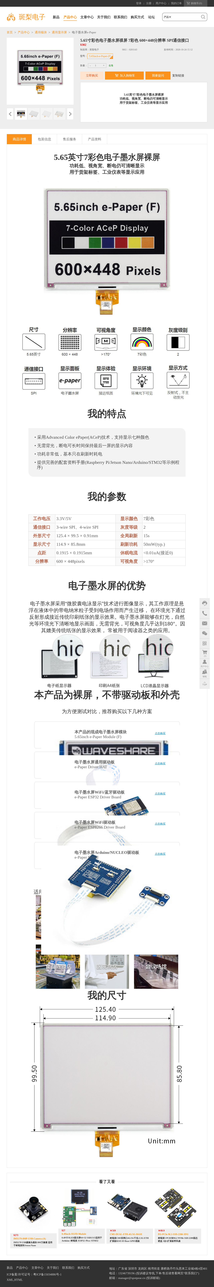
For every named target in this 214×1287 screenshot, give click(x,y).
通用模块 (41, 32)
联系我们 (120, 17)
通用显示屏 (59, 32)
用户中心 (161, 3)
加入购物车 (127, 75)
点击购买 (160, 733)
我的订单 (176, 3)
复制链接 (178, 75)
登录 (138, 3)
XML (10, 1279)
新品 (56, 17)
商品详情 (19, 139)
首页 (10, 32)
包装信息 (44, 139)
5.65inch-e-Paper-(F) (100, 56)
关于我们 (104, 17)
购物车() (196, 3)
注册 (148, 3)
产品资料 (94, 139)
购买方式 (137, 17)
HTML (18, 1279)
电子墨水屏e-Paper (84, 32)
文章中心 (87, 17)
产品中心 (70, 17)
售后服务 (69, 139)
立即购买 (92, 75)
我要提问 (158, 75)
